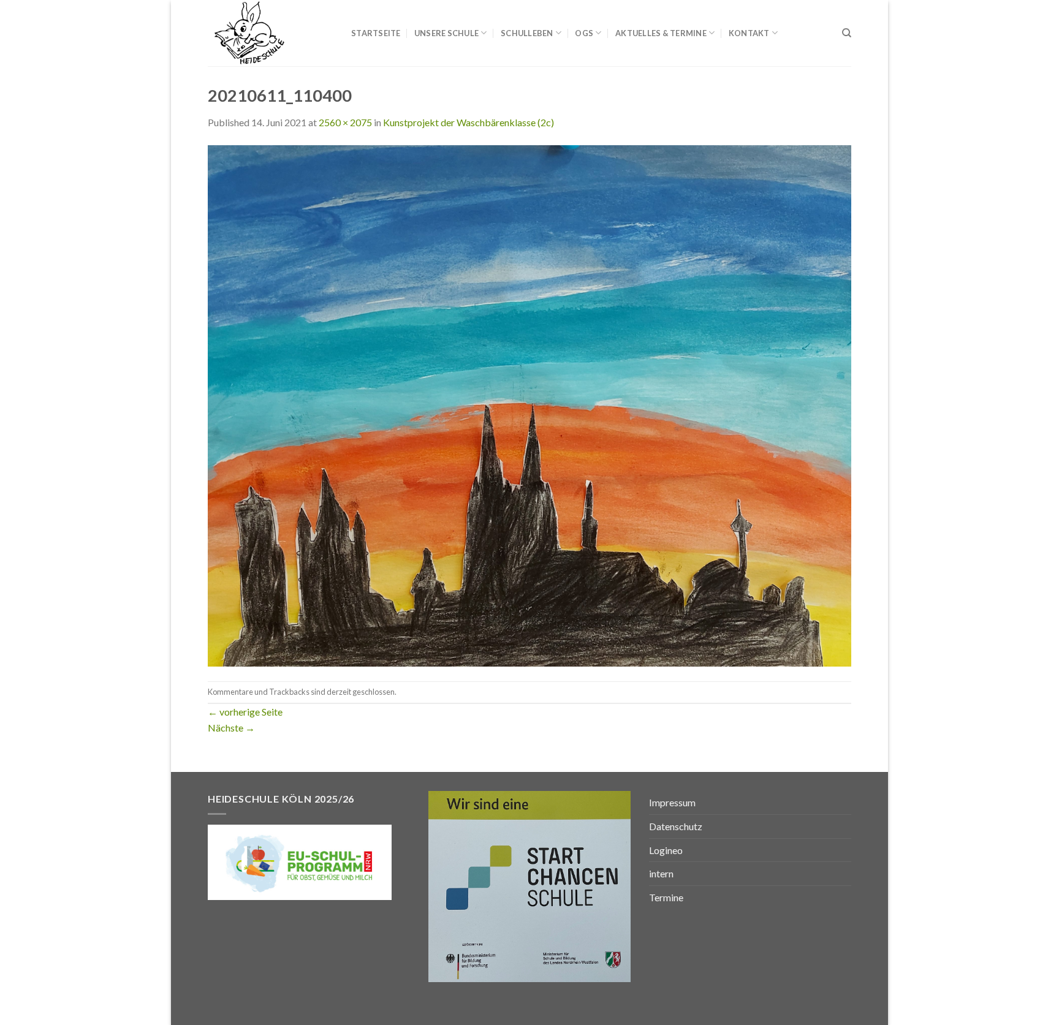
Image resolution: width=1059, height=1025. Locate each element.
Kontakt (749, 33)
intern (661, 873)
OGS (584, 33)
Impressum (672, 802)
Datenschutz (675, 826)
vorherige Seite (245, 711)
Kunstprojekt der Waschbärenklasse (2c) (468, 122)
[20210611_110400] (529, 404)
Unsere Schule (446, 33)
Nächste (231, 727)
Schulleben (527, 33)
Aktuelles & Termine (661, 33)
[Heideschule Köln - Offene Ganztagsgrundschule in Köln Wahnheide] (270, 33)
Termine (666, 897)
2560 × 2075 (345, 122)
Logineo (666, 850)
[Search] (846, 33)
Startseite (376, 33)
